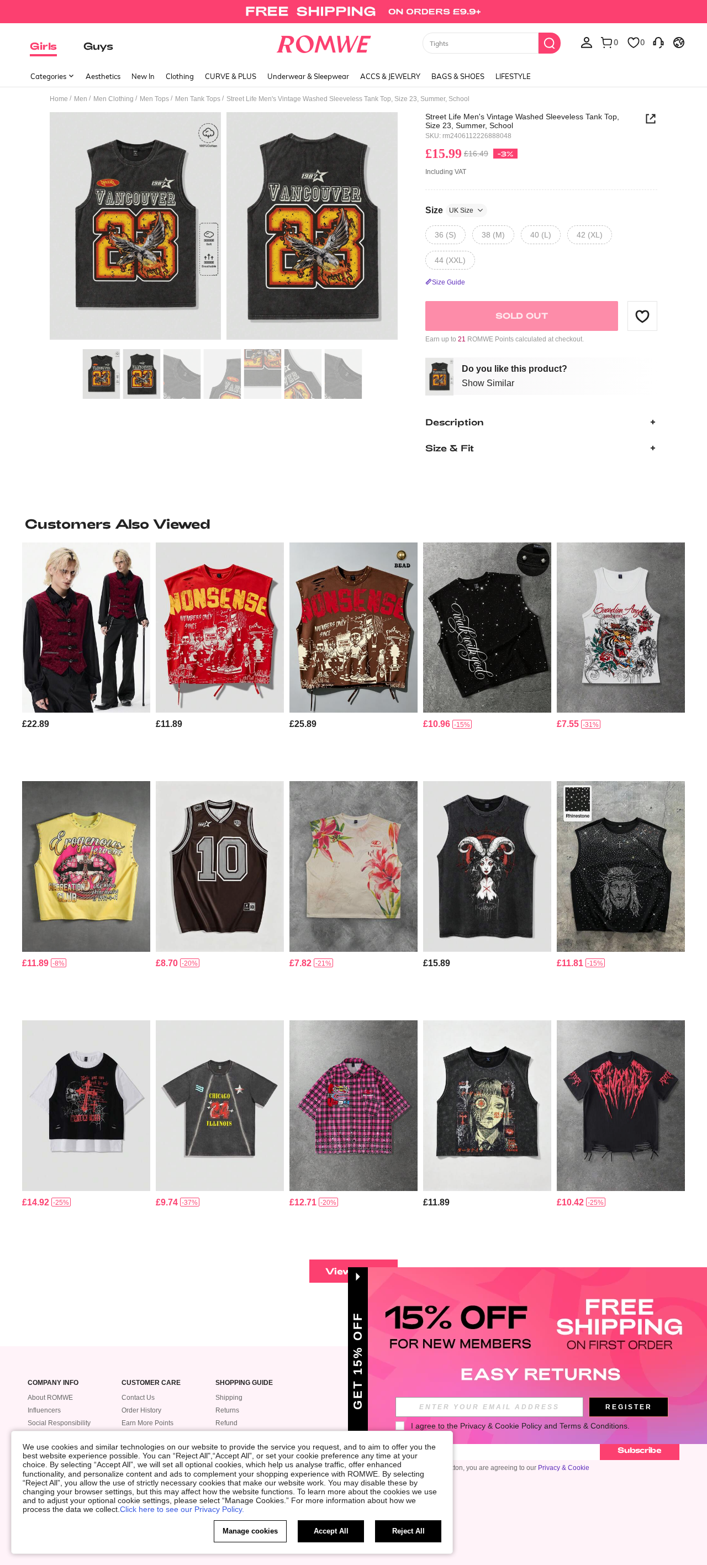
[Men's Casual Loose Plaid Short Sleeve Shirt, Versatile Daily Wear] (353, 1105)
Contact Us (138, 1397)
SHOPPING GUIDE (244, 1383)
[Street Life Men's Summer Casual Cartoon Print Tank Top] (487, 1105)
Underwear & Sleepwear (308, 76)
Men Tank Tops (197, 99)
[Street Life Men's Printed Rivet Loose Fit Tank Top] (86, 866)
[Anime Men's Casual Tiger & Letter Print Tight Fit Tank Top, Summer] (621, 627)
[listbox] (586, 42)
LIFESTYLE (513, 76)
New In (143, 76)
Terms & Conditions (593, 1425)
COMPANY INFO (53, 1383)
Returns (227, 1410)
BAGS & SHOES (457, 76)
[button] (642, 316)
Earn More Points (147, 1423)
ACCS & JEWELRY (390, 76)
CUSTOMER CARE (151, 1383)
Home (59, 99)
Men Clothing (113, 99)
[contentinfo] (35, 724)
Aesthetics (103, 76)
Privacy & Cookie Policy (501, 1425)
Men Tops (154, 99)
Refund (226, 1423)
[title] (353, 523)
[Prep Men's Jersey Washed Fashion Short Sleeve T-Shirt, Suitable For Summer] (220, 1105)
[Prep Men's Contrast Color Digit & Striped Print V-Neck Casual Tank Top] (220, 866)
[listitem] (86, 657)
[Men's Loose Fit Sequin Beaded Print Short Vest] (487, 627)
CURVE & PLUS (230, 76)
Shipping (228, 1397)
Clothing (180, 76)
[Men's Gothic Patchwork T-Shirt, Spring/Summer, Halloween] (86, 1105)
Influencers (44, 1410)
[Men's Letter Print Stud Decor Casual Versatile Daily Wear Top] (353, 627)
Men (80, 99)
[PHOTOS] (224, 228)
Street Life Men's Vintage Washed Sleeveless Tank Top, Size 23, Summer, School (522, 121)
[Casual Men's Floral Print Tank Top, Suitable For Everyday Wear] (353, 866)
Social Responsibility (59, 1423)
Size (449, 210)
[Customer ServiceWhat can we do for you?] (658, 42)
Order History (141, 1410)
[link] (353, 13)
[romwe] (323, 42)
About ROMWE (50, 1397)
